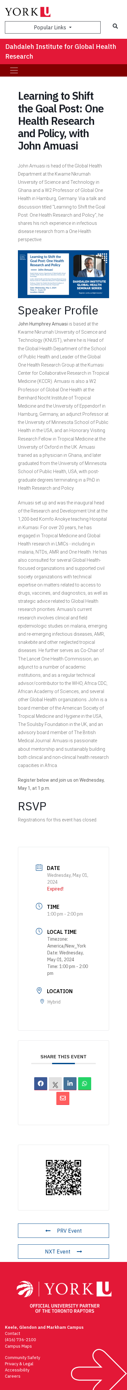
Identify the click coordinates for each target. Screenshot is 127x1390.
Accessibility (17, 1370)
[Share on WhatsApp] (84, 1083)
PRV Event (69, 1230)
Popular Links (50, 27)
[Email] (62, 1098)
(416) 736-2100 (20, 1339)
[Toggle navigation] (14, 70)
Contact (12, 1333)
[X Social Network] (55, 1083)
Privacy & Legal (19, 1364)
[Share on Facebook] (40, 1083)
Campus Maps (18, 1346)
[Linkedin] (70, 1083)
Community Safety (22, 1357)
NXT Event (57, 1251)
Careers (13, 1376)
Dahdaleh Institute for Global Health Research (60, 51)
